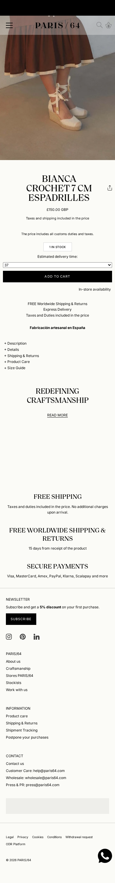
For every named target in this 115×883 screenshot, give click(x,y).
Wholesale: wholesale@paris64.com (36, 778)
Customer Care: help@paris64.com (35, 770)
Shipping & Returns (23, 355)
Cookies (37, 837)
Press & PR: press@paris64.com (33, 785)
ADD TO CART (57, 276)
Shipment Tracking (21, 730)
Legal (10, 837)
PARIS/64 (24, 860)
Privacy (22, 837)
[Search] (99, 25)
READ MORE (57, 415)
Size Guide (16, 368)
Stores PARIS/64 (19, 675)
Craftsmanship (18, 668)
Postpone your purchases (27, 737)
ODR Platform (15, 844)
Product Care (18, 361)
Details (13, 349)
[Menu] (9, 25)
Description (17, 343)
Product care (17, 716)
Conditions (54, 837)
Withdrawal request (79, 837)
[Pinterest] (23, 636)
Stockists (13, 682)
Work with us (16, 689)
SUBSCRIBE (21, 619)
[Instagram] (9, 636)
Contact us (15, 763)
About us (13, 661)
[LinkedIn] (37, 636)
